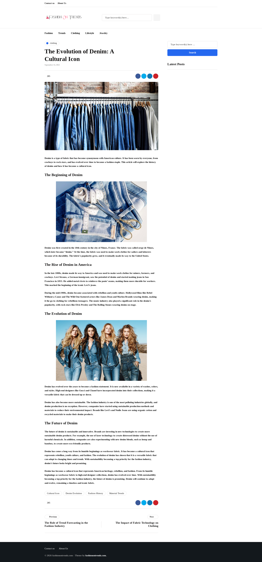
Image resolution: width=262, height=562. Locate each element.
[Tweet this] (143, 76)
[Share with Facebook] (138, 76)
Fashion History (95, 493)
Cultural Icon (53, 493)
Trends (62, 33)
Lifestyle (89, 33)
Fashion (49, 33)
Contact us (49, 3)
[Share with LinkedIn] (149, 76)
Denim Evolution (74, 493)
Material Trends (116, 493)
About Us (61, 3)
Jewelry (103, 33)
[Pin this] (155, 76)
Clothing (75, 33)
